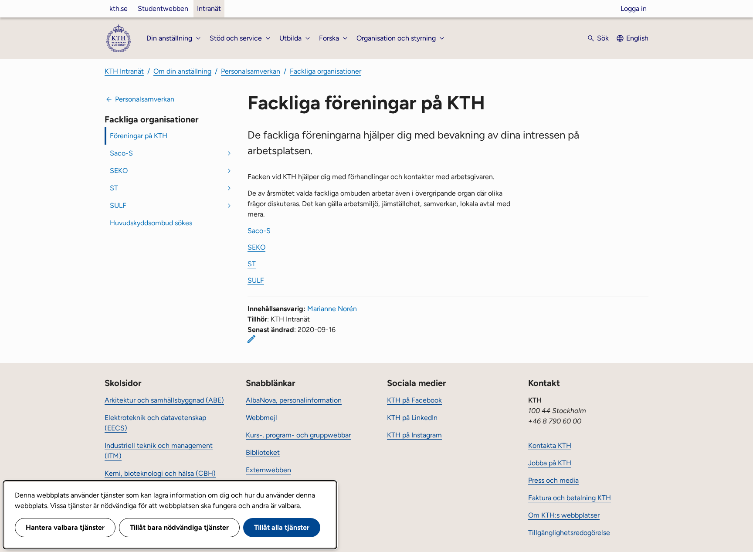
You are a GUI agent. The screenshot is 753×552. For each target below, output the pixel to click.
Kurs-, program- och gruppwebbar (298, 435)
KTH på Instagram (414, 435)
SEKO (119, 170)
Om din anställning (182, 71)
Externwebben (268, 470)
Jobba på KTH (549, 463)
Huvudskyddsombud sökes (151, 223)
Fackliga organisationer (325, 71)
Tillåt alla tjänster (281, 527)
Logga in (634, 8)
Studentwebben (163, 8)
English (637, 38)
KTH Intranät (124, 71)
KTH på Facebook (414, 400)
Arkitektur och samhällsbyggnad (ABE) (164, 400)
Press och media (553, 480)
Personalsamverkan (250, 71)
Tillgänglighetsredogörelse (569, 532)
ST (114, 188)
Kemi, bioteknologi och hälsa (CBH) (160, 473)
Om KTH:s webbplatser (564, 515)
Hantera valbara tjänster (65, 527)
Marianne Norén (332, 309)
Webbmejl (261, 417)
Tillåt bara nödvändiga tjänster (179, 527)
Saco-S (121, 153)
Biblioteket (263, 452)
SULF (118, 205)
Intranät (209, 8)
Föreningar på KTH (138, 136)
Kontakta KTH (549, 445)
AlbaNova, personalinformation (294, 400)
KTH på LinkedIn (412, 417)
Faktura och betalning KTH (569, 498)
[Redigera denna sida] (251, 339)
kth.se (118, 8)
